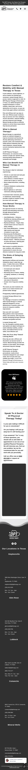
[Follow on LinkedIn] (15, 544)
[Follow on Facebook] (13, 544)
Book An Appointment (18, 3)
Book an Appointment (13, 28)
